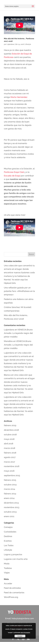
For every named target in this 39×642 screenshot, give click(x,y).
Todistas (8, 568)
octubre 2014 (10, 484)
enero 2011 (9, 516)
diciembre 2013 (11, 503)
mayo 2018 (9, 439)
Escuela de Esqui (12, 175)
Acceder (8, 583)
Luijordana (10, 44)
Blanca (7, 375)
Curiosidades (10, 531)
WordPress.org (11, 597)
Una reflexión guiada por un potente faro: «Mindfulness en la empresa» (19, 291)
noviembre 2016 (11, 466)
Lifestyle (28, 44)
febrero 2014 (10, 493)
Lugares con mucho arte (16, 559)
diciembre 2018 (11, 430)
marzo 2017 (9, 462)
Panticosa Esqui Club (14, 172)
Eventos (8, 541)
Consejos (8, 527)
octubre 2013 (10, 512)
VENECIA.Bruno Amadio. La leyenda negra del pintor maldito (18, 333)
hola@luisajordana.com (23, 618)
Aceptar (19, 636)
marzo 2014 (9, 489)
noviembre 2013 (11, 507)
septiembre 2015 (12, 475)
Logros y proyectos (13, 554)
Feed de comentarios (14, 592)
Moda (6, 563)
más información (25, 632)
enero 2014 (9, 498)
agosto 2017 (9, 457)
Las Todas (8, 545)
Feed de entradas (12, 588)
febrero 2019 (10, 425)
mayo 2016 (9, 471)
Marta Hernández (19, 97)
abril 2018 (8, 443)
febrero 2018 (10, 452)
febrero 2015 (10, 480)
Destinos (8, 536)
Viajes (7, 572)
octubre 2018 (10, 434)
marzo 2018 (9, 448)
